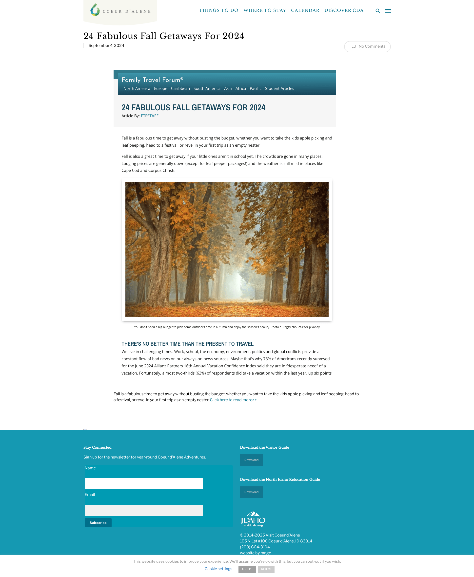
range (265, 553)
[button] (388, 10)
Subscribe (98, 523)
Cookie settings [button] (218, 569)
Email (90, 494)
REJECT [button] (266, 569)
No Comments (371, 46)
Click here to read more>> (233, 400)
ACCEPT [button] (247, 569)
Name (90, 468)
